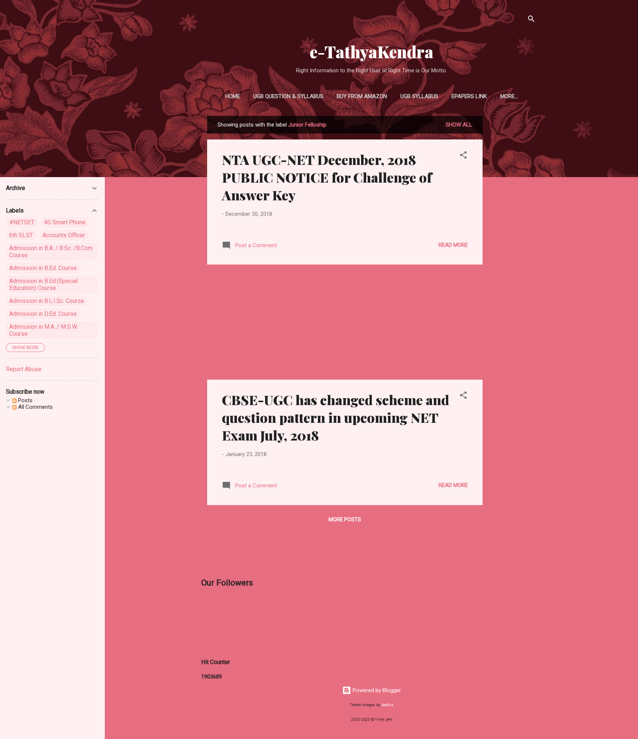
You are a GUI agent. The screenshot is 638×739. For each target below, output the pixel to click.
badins (387, 704)
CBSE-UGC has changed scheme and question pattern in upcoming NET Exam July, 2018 (335, 417)
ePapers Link (469, 96)
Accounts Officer (63, 235)
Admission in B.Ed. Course (43, 268)
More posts (345, 519)
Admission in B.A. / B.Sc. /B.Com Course (51, 252)
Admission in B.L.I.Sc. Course (46, 300)
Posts (24, 400)
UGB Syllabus (419, 96)
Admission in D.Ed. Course (43, 313)
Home (232, 96)
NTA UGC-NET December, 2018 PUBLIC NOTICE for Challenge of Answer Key (327, 177)
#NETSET (21, 222)
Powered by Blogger (376, 690)
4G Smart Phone (65, 222)
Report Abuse (23, 369)
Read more (453, 245)
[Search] (531, 20)
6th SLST (21, 235)
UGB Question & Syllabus (288, 96)
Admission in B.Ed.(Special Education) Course (43, 284)
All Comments (35, 407)
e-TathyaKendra (371, 51)
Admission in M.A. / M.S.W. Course (43, 330)
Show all (459, 124)
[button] (463, 156)
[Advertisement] (512, 226)
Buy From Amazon (362, 96)
